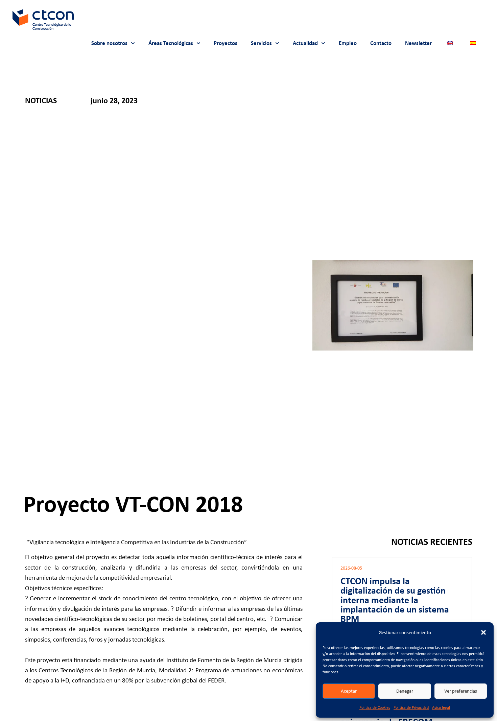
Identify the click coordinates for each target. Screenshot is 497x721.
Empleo (348, 43)
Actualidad (305, 43)
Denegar (404, 691)
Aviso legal (441, 707)
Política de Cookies (374, 707)
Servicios (261, 43)
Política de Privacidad (411, 707)
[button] (483, 632)
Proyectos (225, 43)
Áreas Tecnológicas (170, 43)
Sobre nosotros (109, 43)
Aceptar (349, 691)
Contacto (381, 43)
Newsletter (418, 43)
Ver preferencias (460, 691)
